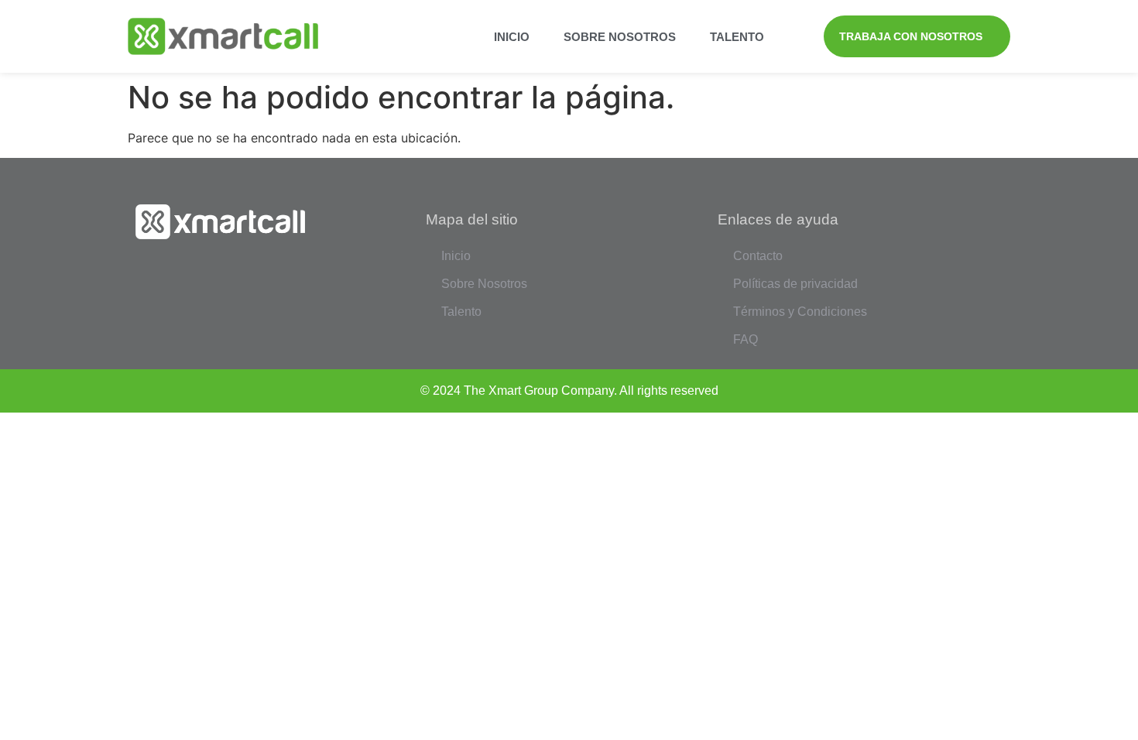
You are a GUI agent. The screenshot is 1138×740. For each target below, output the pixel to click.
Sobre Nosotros (620, 36)
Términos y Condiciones (800, 311)
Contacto (758, 255)
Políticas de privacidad (795, 283)
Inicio (512, 36)
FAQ (745, 339)
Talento (737, 36)
